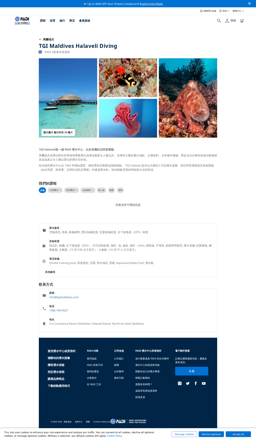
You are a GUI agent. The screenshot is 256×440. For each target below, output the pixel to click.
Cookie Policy (114, 435)
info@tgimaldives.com (64, 297)
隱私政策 (67, 421)
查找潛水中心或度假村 (62, 351)
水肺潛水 (54, 190)
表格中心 (79, 421)
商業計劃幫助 (142, 377)
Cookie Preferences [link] (102, 421)
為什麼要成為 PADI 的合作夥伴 (152, 358)
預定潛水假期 (56, 372)
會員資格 (84, 20)
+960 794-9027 (58, 310)
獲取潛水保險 (56, 365)
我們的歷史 (93, 371)
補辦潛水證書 (210, 10)
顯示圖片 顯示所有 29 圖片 (58, 132)
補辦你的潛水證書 (59, 358)
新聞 (116, 365)
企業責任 (92, 377)
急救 (111, 190)
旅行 (62, 20)
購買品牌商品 (56, 379)
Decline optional (211, 434)
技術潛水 (70, 190)
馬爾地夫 (48, 39)
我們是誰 (92, 358)
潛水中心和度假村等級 (147, 365)
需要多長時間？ (143, 384)
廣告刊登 (119, 377)
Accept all (238, 434)
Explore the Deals (151, 4)
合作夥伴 (119, 371)
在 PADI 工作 (94, 384)
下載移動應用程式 (59, 386)
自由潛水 (87, 190)
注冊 (192, 371)
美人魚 (101, 190)
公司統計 (119, 358)
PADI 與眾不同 (95, 365)
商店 (72, 20)
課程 (43, 20)
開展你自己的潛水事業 (147, 371)
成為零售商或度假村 (146, 390)
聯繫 (88, 421)
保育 (52, 20)
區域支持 (140, 397)
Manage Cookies (184, 434)
